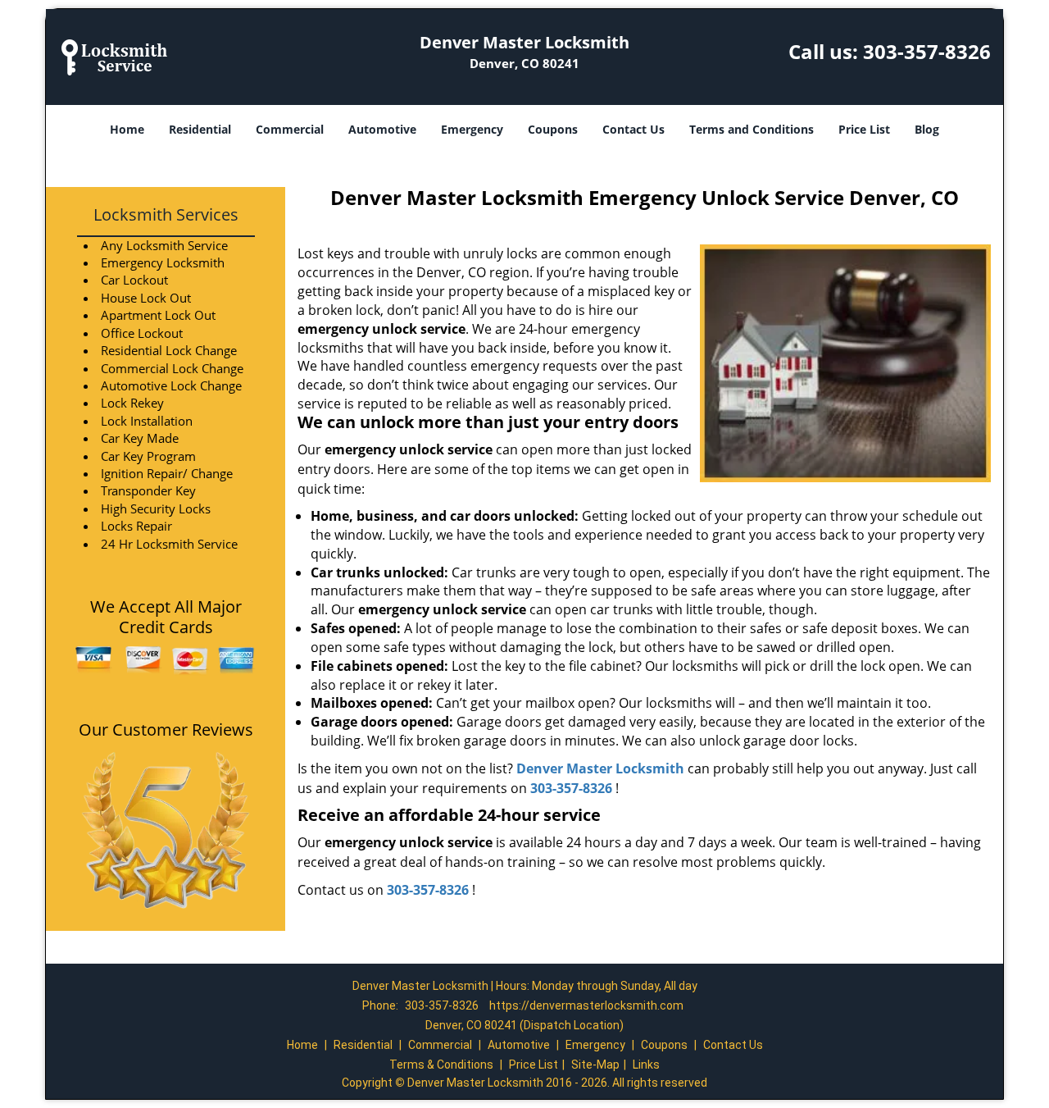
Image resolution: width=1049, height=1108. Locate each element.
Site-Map (595, 1064)
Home (127, 129)
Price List (864, 129)
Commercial (290, 129)
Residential (200, 129)
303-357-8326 (927, 51)
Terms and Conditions (751, 129)
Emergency (472, 129)
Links (646, 1064)
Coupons (553, 129)
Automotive (382, 129)
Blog (927, 129)
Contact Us (633, 129)
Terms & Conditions (441, 1064)
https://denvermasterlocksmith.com (586, 1005)
